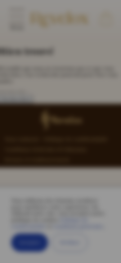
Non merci (81, 233)
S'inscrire (38, 233)
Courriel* (45, 193)
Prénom (43, 146)
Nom (39, 169)
